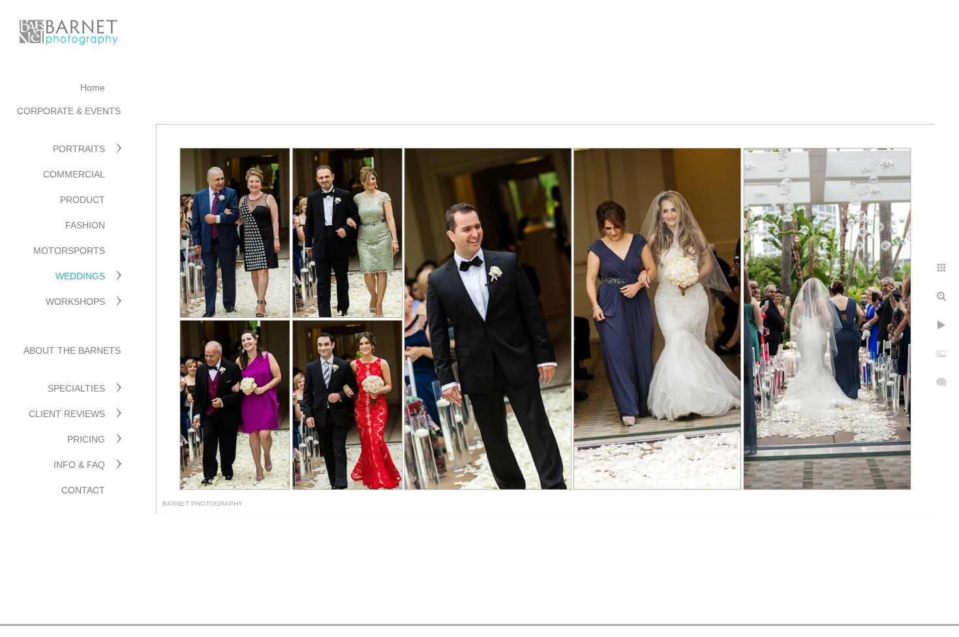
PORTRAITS (79, 149)
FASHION (85, 225)
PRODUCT (82, 199)
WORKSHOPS (75, 301)
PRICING (86, 439)
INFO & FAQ (79, 464)
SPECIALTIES (76, 388)
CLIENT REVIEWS (67, 414)
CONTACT (83, 490)
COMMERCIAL (74, 174)
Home (92, 87)
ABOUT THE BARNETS (72, 350)
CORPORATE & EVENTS (69, 111)
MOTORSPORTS (69, 250)
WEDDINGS (80, 276)
